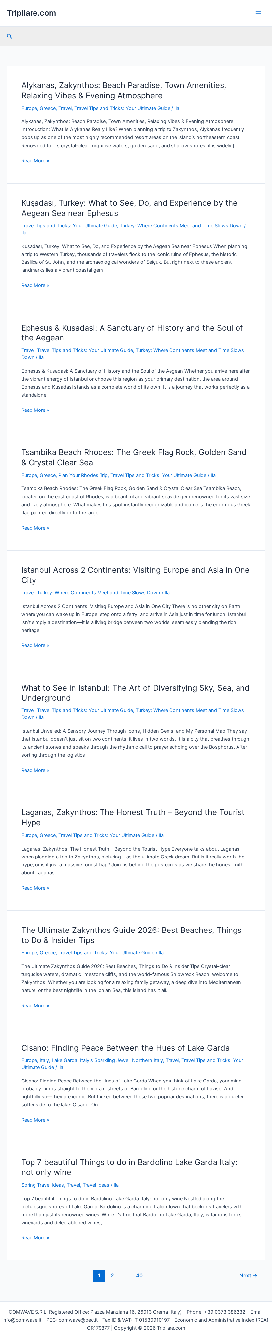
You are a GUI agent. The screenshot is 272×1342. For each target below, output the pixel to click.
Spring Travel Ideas (42, 1185)
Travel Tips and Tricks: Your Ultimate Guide (122, 108)
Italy (44, 1060)
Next (248, 1275)
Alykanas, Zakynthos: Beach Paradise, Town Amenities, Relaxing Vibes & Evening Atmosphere (123, 90)
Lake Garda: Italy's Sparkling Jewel (90, 1060)
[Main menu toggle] (258, 13)
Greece (48, 108)
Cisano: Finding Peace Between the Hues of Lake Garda (125, 1048)
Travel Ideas (96, 1185)
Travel (65, 108)
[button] (10, 36)
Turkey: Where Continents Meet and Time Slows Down (181, 226)
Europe (29, 108)
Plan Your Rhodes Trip (83, 475)
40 (139, 1275)
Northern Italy (147, 1060)
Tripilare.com (31, 13)
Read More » (35, 161)
